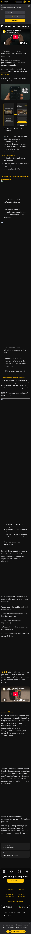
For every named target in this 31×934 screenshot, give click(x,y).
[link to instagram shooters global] (19, 871)
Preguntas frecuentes (21, 895)
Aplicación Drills (9, 889)
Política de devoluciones (9, 895)
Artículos (21, 889)
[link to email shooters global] (27, 871)
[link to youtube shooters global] (11, 871)
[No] (29, 923)
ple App (4, 72)
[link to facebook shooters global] (4, 871)
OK (8, 931)
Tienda (18, 1)
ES (15, 16)
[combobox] (15, 12)
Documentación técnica (15, 901)
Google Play (5, 74)
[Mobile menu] (29, 2)
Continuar (15, 20)
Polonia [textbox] (10, 12)
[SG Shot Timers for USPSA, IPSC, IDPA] (4, 2)
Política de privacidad (18, 931)
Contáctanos (15, 881)
